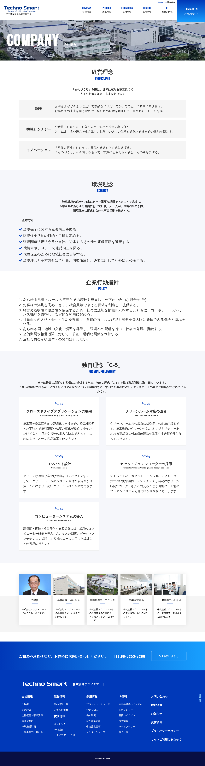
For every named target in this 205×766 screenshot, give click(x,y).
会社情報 (86, 9)
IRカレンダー (126, 710)
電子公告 (123, 732)
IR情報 (123, 696)
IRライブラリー (127, 726)
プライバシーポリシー (165, 730)
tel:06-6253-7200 (129, 656)
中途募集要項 (93, 726)
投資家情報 (167, 9)
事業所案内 (27, 721)
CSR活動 (156, 705)
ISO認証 (58, 729)
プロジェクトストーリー (99, 704)
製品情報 (106, 9)
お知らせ (156, 713)
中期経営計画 (29, 726)
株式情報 (123, 721)
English (171, 2)
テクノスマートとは (64, 735)
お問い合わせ (191, 11)
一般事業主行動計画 (32, 732)
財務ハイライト (127, 715)
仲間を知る (92, 710)
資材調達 (156, 722)
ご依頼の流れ (61, 710)
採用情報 (147, 9)
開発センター (61, 724)
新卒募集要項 (93, 721)
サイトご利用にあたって (166, 739)
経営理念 (26, 710)
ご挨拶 (25, 704)
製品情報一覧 (61, 704)
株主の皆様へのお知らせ (132, 704)
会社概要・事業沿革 (32, 715)
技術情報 (127, 9)
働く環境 (91, 715)
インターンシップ (95, 732)
